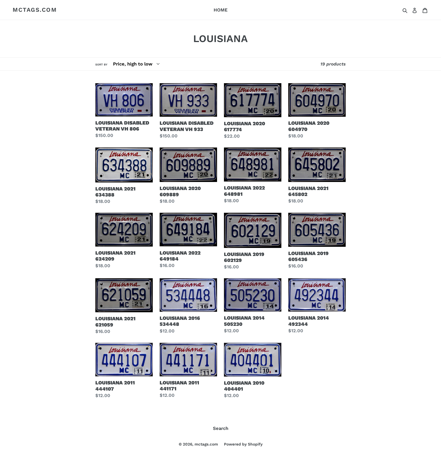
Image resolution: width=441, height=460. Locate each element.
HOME (221, 10)
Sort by (101, 64)
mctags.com (35, 9)
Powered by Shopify (243, 444)
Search (220, 428)
